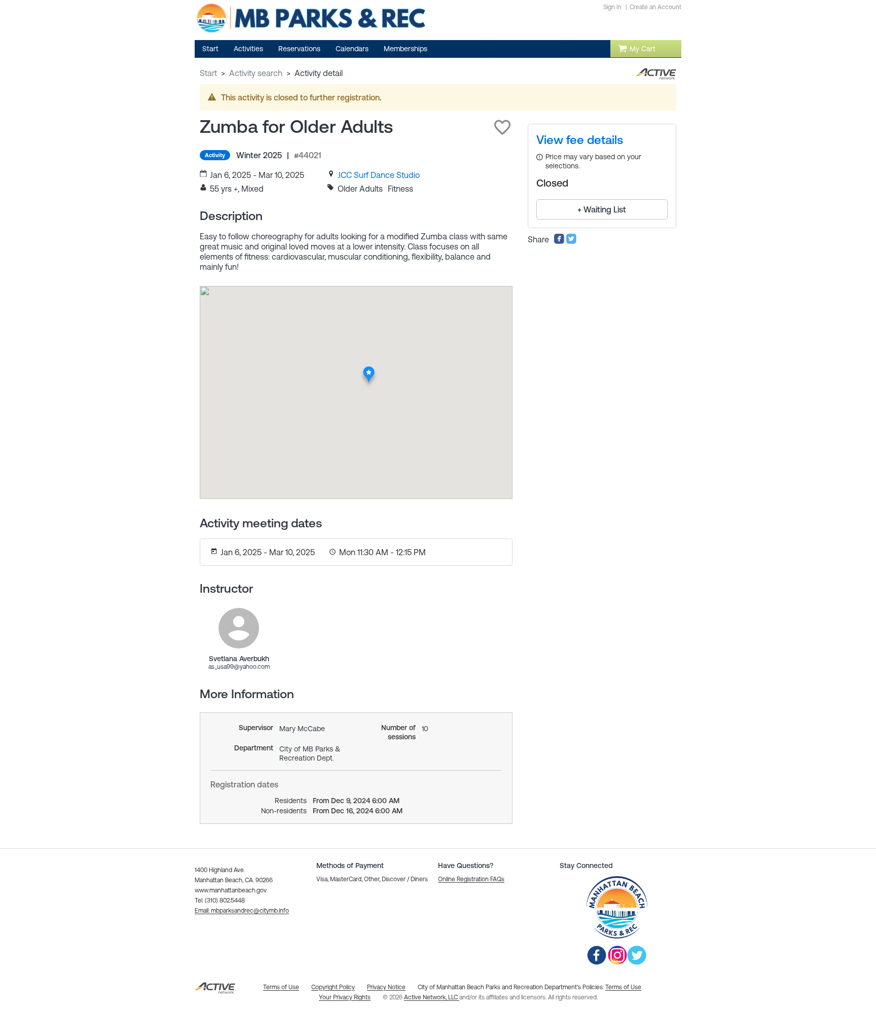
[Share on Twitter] (571, 241)
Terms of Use (623, 987)
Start (208, 73)
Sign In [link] (612, 7)
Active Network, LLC (431, 997)
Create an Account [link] (655, 7)
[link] (379, 174)
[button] (502, 127)
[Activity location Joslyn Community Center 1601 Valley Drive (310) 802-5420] (368, 369)
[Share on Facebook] (559, 241)
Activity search (255, 73)
